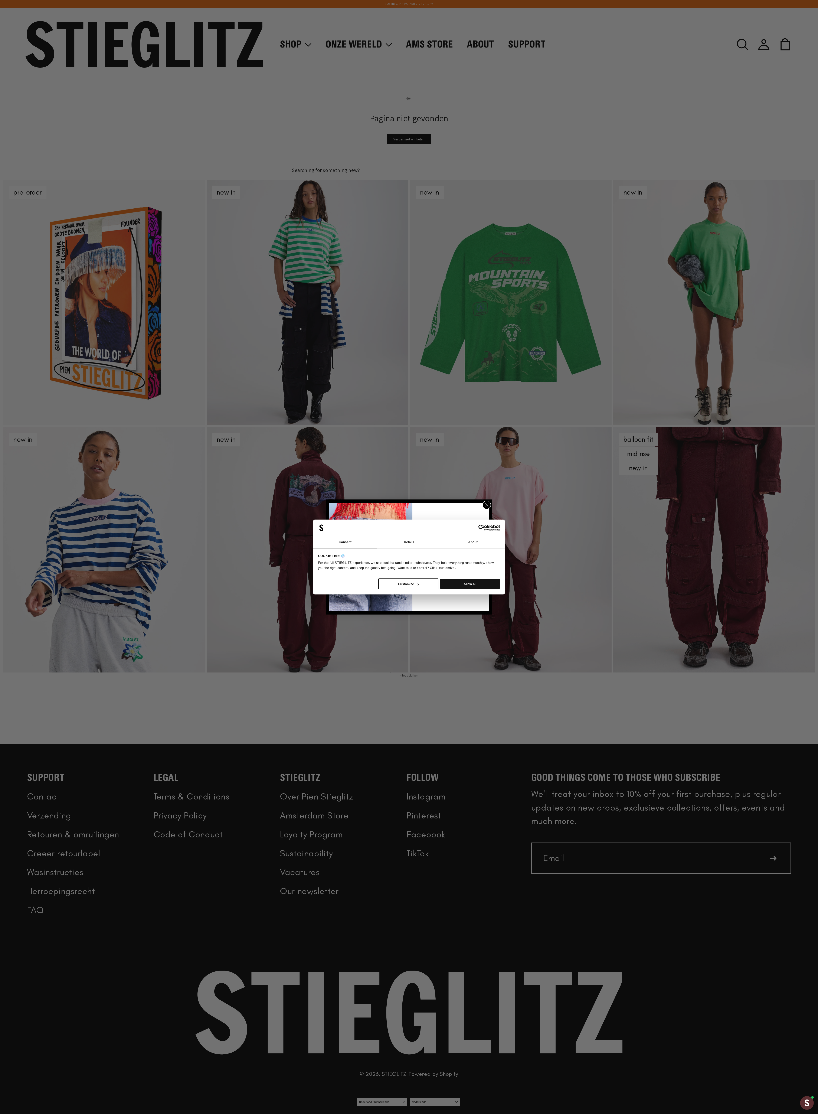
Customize (406, 584)
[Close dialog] (486, 505)
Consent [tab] (345, 542)
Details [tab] (409, 542)
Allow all (470, 584)
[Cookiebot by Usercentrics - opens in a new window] (481, 528)
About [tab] (473, 542)
